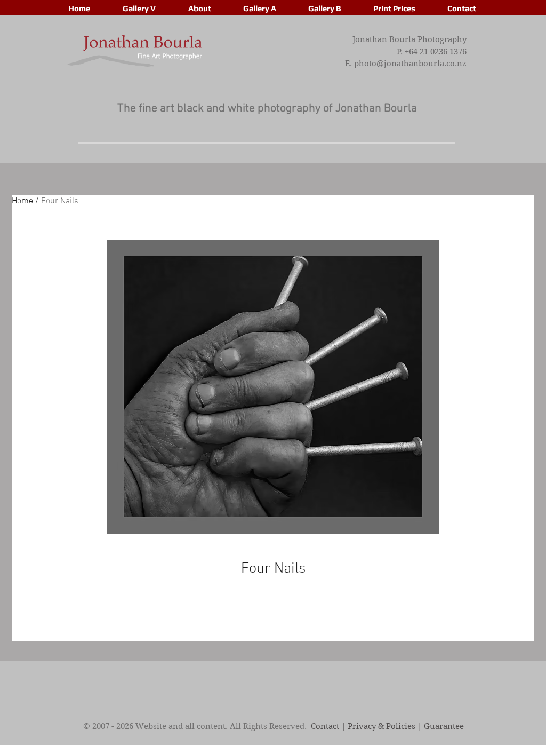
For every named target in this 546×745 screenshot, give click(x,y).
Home (22, 201)
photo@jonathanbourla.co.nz (410, 63)
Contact (325, 726)
